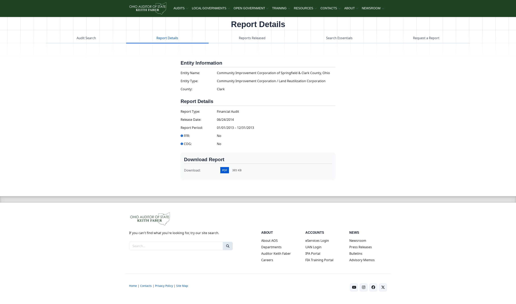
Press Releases (360, 247)
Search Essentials (339, 38)
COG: (188, 144)
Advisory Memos (362, 260)
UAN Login (313, 247)
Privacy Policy (164, 286)
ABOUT (349, 8)
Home (133, 286)
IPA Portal (312, 253)
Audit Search (86, 38)
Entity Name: (190, 73)
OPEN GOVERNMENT (249, 8)
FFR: (187, 136)
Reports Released (252, 38)
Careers (267, 260)
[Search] (228, 246)
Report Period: (192, 127)
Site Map (182, 286)
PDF (224, 170)
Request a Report (426, 38)
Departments (271, 247)
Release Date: (191, 119)
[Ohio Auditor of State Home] (147, 8)
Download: (192, 170)
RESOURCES (303, 8)
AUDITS (179, 8)
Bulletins (355, 253)
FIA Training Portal (319, 260)
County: (186, 89)
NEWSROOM (371, 8)
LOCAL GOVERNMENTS (209, 8)
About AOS (269, 240)
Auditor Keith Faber (276, 253)
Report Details (167, 38)
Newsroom (357, 240)
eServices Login (317, 240)
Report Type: (190, 111)
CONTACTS (328, 8)
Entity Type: (189, 81)
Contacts (146, 286)
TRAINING (279, 8)
